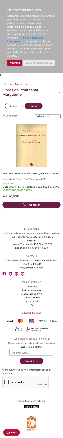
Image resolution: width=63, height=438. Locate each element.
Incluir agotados (10, 115)
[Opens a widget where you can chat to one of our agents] (11, 432)
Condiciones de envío (31, 294)
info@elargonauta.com (31, 267)
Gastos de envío (32, 297)
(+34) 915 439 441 (31, 264)
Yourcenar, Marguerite (35, 179)
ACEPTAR (15, 63)
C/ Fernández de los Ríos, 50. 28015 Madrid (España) (31, 260)
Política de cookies (31, 290)
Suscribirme (31, 361)
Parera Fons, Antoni (13, 179)
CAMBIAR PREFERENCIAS (38, 63)
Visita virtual (32, 301)
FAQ (32, 304)
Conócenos (31, 286)
